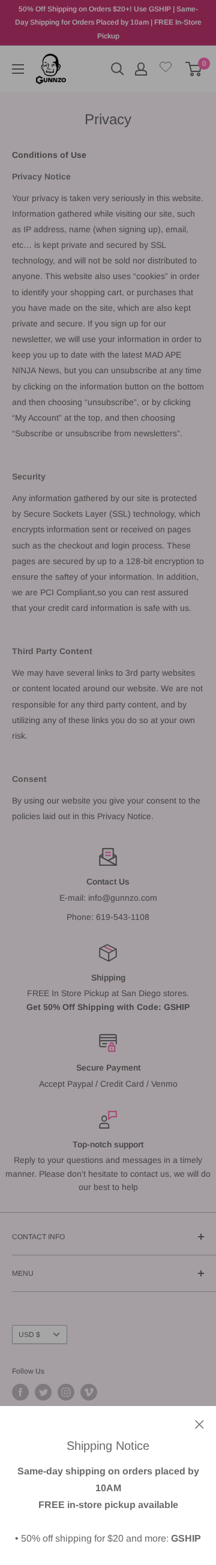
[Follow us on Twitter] (43, 1392)
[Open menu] (18, 69)
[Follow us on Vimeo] (88, 1392)
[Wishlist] (165, 69)
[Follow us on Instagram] (66, 1392)
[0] (194, 69)
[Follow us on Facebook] (20, 1392)
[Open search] (117, 69)
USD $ (29, 1334)
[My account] (141, 69)
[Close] (199, 1423)
